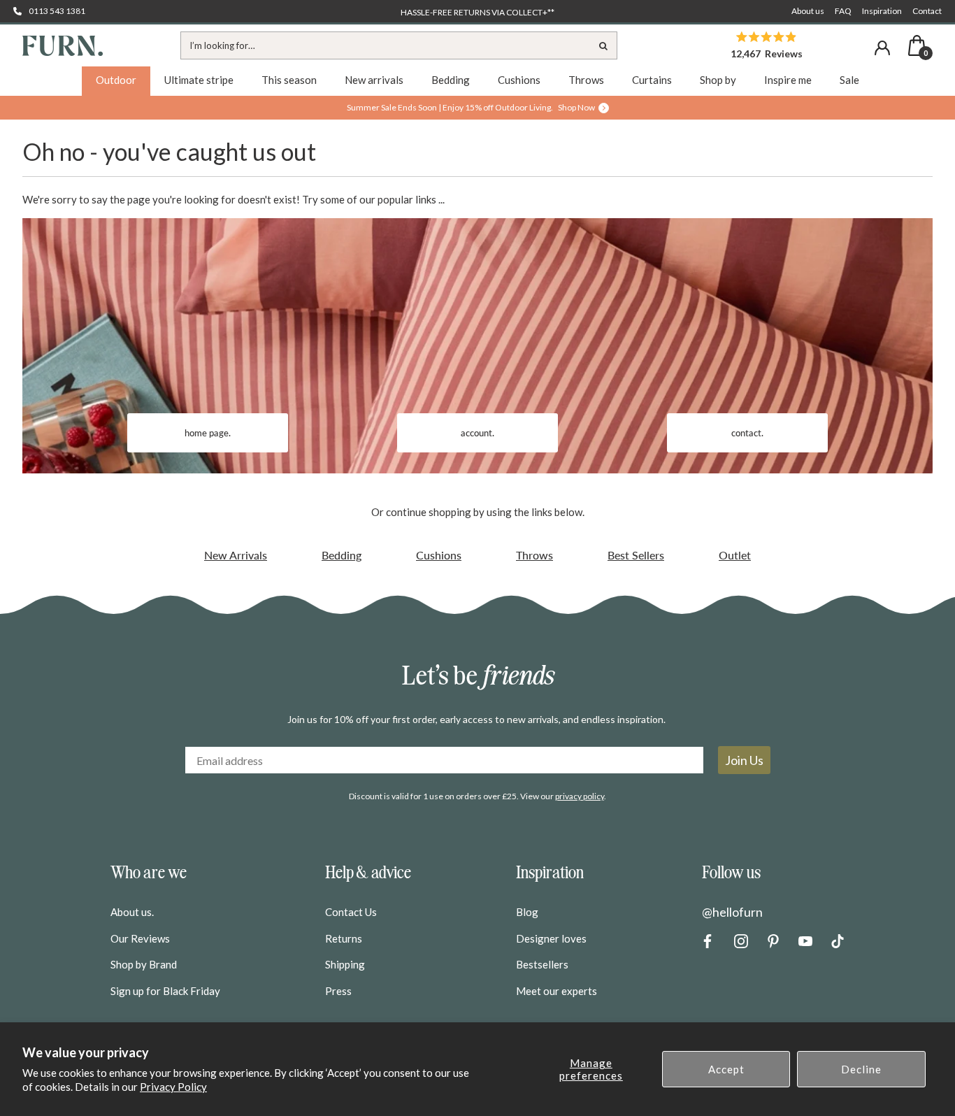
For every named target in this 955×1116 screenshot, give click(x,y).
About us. (132, 912)
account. (477, 432)
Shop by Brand (143, 964)
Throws (534, 554)
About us (807, 11)
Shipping (345, 964)
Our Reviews (140, 938)
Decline (861, 1069)
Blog (527, 912)
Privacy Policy (173, 1086)
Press (338, 991)
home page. (208, 432)
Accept (726, 1069)
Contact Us (351, 912)
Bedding (341, 554)
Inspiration (882, 11)
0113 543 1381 (57, 11)
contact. (747, 432)
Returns (343, 938)
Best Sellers (636, 554)
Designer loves (551, 938)
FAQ (843, 11)
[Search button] (603, 45)
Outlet (735, 554)
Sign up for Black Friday (165, 991)
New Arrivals (235, 554)
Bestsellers (542, 964)
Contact (927, 11)
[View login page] (882, 48)
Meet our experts (556, 991)
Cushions (438, 554)
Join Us (744, 760)
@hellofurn (732, 912)
